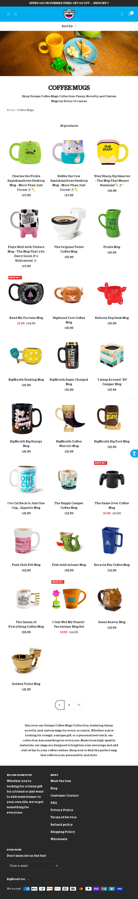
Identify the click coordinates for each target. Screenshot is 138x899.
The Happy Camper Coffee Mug (68, 505)
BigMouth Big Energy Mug (26, 443)
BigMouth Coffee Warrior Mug (69, 443)
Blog (53, 788)
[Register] (56, 866)
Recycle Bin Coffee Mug (112, 564)
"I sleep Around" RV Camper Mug (112, 382)
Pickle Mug (111, 247)
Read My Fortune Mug (26, 317)
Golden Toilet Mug (26, 683)
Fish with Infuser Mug (69, 564)
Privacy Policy (61, 810)
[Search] (15, 14)
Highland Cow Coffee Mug (69, 320)
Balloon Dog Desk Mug (112, 317)
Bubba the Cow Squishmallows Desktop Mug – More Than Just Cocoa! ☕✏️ (69, 183)
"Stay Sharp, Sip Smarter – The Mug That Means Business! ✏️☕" (111, 181)
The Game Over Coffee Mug (112, 505)
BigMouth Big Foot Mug (112, 441)
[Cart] (129, 14)
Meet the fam (60, 780)
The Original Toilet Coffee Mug (69, 249)
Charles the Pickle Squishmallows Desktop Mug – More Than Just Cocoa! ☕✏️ (26, 183)
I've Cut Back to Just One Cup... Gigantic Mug (26, 505)
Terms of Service (63, 817)
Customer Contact (64, 795)
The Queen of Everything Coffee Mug (26, 624)
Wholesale (58, 839)
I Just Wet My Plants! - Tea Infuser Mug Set (68, 624)
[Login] (122, 14)
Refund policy (61, 824)
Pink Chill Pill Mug (26, 564)
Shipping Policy (62, 831)
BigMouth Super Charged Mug (69, 382)
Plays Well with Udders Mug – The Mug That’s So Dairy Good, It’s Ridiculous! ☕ (26, 253)
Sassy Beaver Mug (112, 622)
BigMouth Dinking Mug (26, 379)
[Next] (78, 705)
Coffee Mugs (25, 110)
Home (11, 110)
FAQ (53, 802)
